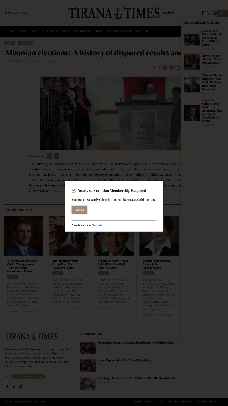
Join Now (79, 209)
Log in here (99, 224)
